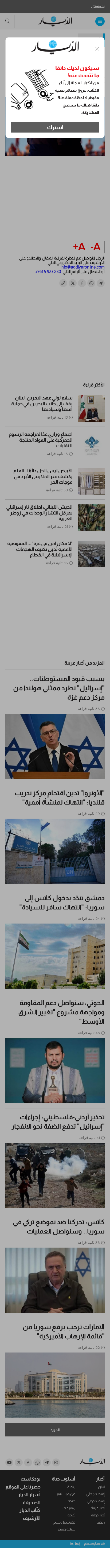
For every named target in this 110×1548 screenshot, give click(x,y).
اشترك (55, 127)
